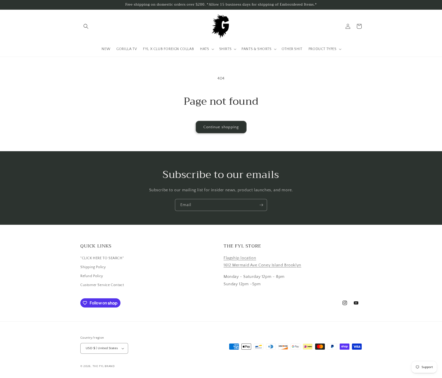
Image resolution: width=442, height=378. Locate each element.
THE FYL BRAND (104, 366)
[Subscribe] (261, 205)
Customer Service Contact (102, 285)
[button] (86, 26)
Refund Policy (91, 276)
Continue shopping (221, 127)
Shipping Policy (93, 267)
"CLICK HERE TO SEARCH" (102, 258)
